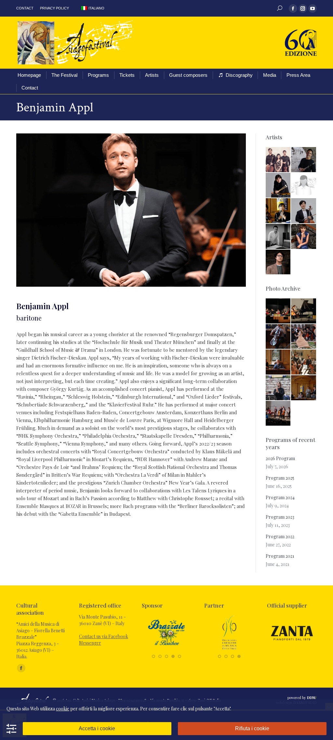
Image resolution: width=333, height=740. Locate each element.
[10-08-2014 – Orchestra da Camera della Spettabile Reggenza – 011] (304, 362)
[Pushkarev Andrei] (278, 186)
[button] (153, 656)
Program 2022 (280, 536)
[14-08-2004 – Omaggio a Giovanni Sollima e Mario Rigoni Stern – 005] (278, 414)
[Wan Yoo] (304, 211)
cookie (62, 709)
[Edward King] (278, 262)
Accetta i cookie (97, 728)
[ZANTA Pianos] (292, 649)
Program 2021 (280, 556)
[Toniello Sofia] (304, 186)
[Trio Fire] (278, 160)
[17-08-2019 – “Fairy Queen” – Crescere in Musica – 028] (304, 337)
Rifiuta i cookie (252, 728)
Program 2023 (280, 517)
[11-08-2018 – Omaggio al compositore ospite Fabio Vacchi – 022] (278, 311)
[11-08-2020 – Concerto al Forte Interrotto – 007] (278, 388)
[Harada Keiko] (278, 211)
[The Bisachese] (167, 649)
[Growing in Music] (229, 649)
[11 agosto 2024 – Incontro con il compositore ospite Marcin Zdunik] (278, 337)
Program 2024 (280, 497)
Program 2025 (280, 478)
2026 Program (280, 458)
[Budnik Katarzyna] (304, 237)
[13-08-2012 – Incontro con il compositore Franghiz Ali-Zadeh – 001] (304, 388)
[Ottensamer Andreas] (304, 160)
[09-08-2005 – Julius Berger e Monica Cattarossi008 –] (304, 311)
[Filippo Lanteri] (278, 237)
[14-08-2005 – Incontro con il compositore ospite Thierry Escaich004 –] (278, 362)
